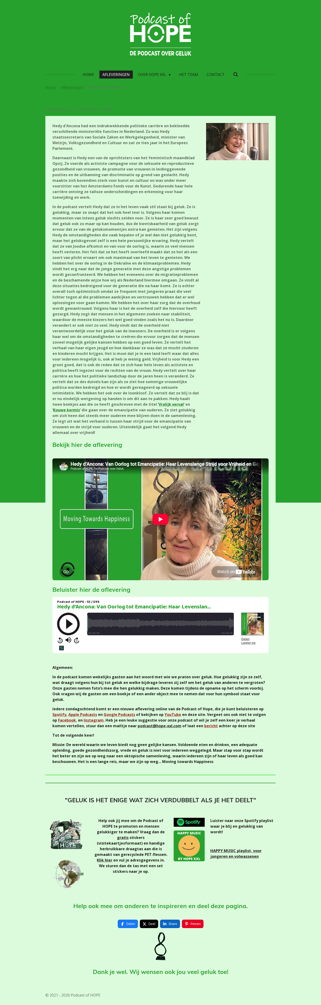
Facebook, (67, 720)
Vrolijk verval (171, 404)
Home (50, 87)
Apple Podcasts (82, 714)
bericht (211, 725)
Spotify (59, 714)
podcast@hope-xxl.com (159, 725)
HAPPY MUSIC (223, 850)
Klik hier (104, 860)
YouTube (172, 714)
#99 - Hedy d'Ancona (106, 87)
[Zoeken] (235, 74)
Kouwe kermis (66, 410)
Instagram (94, 720)
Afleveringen (72, 87)
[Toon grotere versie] (237, 141)
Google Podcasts (119, 714)
